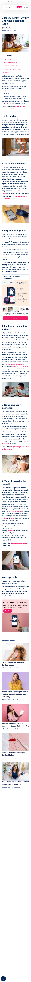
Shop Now (19, 7)
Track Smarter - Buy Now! (15, 2)
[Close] (28, 2)
